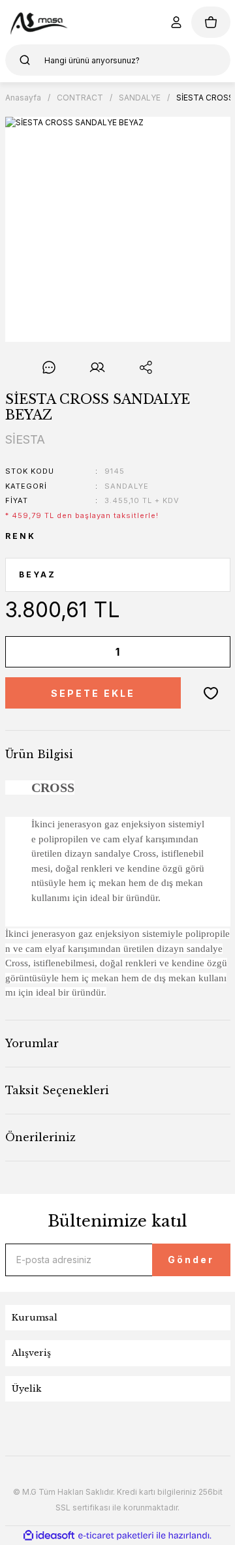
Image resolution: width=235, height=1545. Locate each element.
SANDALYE (126, 486)
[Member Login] (176, 22)
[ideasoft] (49, 1535)
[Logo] (38, 22)
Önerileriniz (40, 1137)
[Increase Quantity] (211, 652)
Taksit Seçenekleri (57, 1090)
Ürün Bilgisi (39, 754)
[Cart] (210, 22)
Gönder (191, 1259)
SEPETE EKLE (93, 693)
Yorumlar (32, 1043)
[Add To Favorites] (210, 693)
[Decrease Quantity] (24, 652)
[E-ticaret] (116, 1536)
